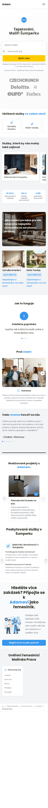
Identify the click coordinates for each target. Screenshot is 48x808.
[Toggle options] (42, 51)
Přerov (6, 684)
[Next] (44, 498)
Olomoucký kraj (14, 670)
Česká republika (12, 706)
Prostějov (8, 688)
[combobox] (24, 45)
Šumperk (8, 692)
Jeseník (7, 675)
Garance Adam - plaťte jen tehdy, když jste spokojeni (24, 70)
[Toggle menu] (44, 4)
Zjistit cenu (24, 58)
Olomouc (8, 679)
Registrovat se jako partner (24, 642)
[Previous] (4, 498)
